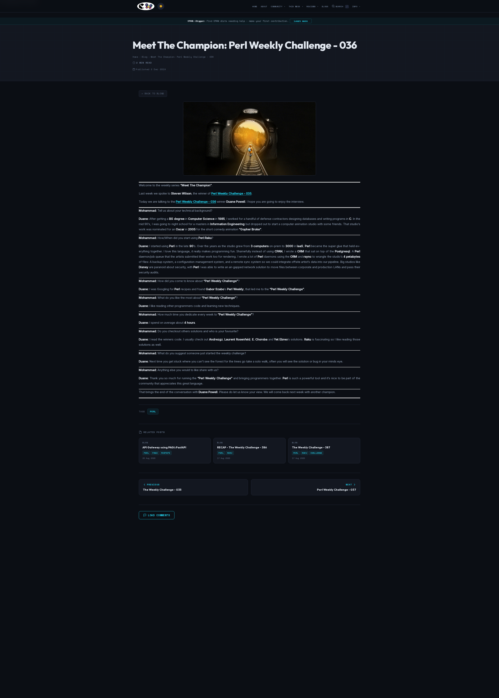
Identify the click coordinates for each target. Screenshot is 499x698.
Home (254, 6)
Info (356, 6)
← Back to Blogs (153, 93)
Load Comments (159, 515)
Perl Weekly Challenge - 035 (231, 193)
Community (278, 6)
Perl (153, 411)
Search (341, 6)
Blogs (325, 6)
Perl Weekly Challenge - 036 (196, 201)
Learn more (301, 21)
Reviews (312, 6)
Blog (144, 56)
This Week (296, 6)
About (264, 6)
